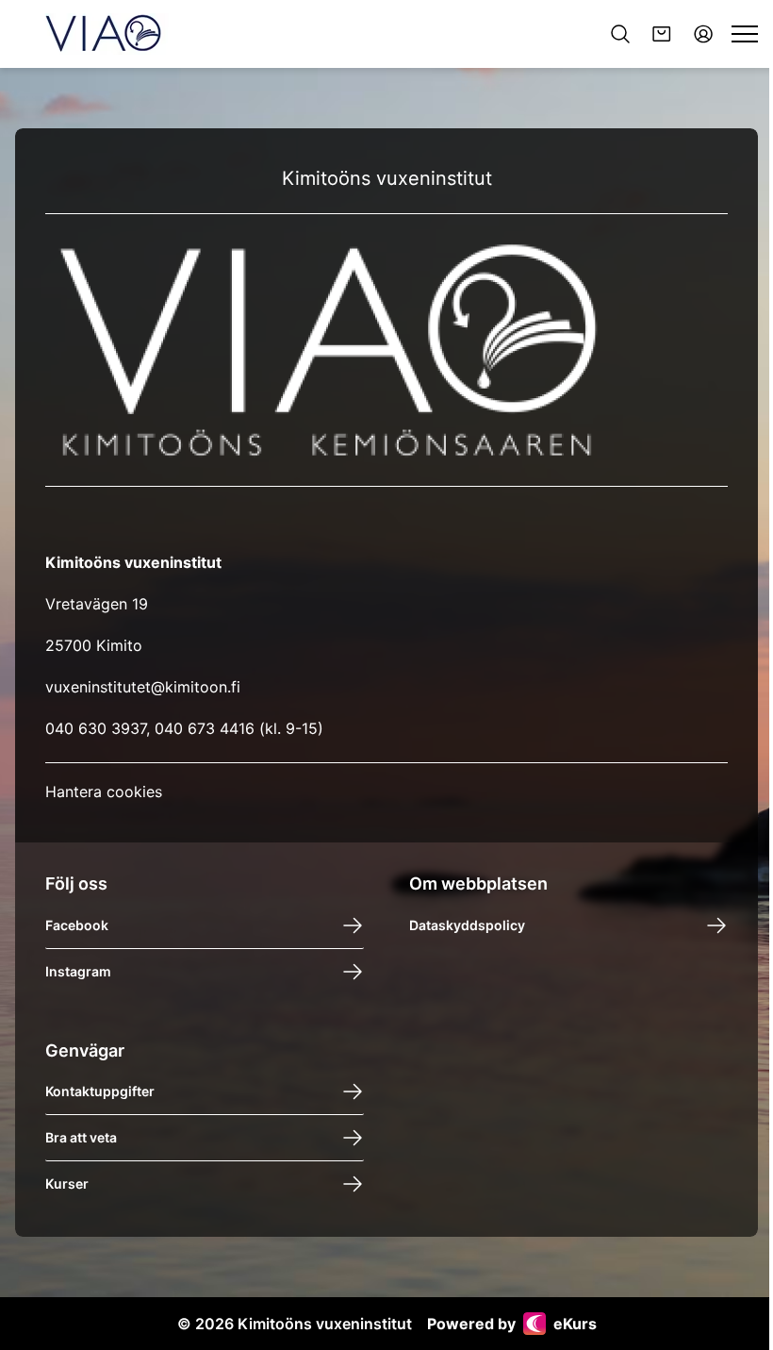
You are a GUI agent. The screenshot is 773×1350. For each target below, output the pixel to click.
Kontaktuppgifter (100, 1091)
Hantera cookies (103, 791)
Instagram (78, 971)
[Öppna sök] (620, 34)
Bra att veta (81, 1137)
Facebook (76, 925)
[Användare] (703, 34)
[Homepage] (103, 34)
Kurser (67, 1183)
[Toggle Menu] (744, 34)
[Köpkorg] (662, 34)
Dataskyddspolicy (467, 925)
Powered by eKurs (512, 1323)
